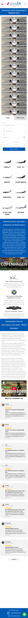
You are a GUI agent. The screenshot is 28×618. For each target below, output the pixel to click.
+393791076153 (15, 613)
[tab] (7, 117)
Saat (4, 142)
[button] (24, 614)
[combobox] (14, 125)
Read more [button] (7, 417)
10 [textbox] (3, 144)
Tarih (4, 135)
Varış (4, 129)
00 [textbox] (15, 144)
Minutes (16, 142)
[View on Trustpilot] (3, 404)
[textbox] (14, 125)
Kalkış (4, 123)
